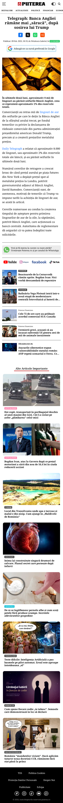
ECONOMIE (54, 41)
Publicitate (24, 787)
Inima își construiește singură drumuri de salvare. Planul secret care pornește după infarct (29, 563)
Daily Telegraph (12, 148)
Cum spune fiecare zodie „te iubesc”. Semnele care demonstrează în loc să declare (31, 710)
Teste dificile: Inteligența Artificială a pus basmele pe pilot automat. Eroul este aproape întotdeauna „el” (31, 662)
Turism (8, 507)
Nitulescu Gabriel (39, 41)
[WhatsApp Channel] (46, 793)
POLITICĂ (35, 10)
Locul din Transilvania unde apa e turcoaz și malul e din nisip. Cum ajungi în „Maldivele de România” (30, 514)
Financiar (48, 10)
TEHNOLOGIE (10, 656)
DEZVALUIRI (7, 10)
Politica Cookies (37, 773)
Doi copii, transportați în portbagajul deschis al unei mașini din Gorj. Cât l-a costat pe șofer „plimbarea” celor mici (31, 415)
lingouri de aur (49, 112)
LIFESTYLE (9, 606)
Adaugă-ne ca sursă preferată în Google (34, 48)
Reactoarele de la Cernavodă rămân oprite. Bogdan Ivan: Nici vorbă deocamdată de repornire (37, 277)
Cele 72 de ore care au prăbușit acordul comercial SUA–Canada (37, 315)
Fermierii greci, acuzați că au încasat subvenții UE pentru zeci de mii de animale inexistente (39, 333)
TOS (20, 773)
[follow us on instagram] (24, 262)
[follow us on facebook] (39, 262)
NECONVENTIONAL (13, 752)
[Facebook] (17, 793)
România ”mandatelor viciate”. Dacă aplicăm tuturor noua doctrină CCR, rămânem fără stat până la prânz (31, 759)
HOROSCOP (9, 705)
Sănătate (9, 557)
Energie (22, 271)
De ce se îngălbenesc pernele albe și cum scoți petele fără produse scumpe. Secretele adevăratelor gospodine (31, 613)
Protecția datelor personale (22, 780)
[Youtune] (39, 793)
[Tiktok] (31, 793)
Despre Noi (49, 780)
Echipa (40, 787)
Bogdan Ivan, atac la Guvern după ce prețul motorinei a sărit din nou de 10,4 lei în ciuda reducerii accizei (30, 464)
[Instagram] (24, 793)
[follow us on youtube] (10, 262)
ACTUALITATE (22, 10)
